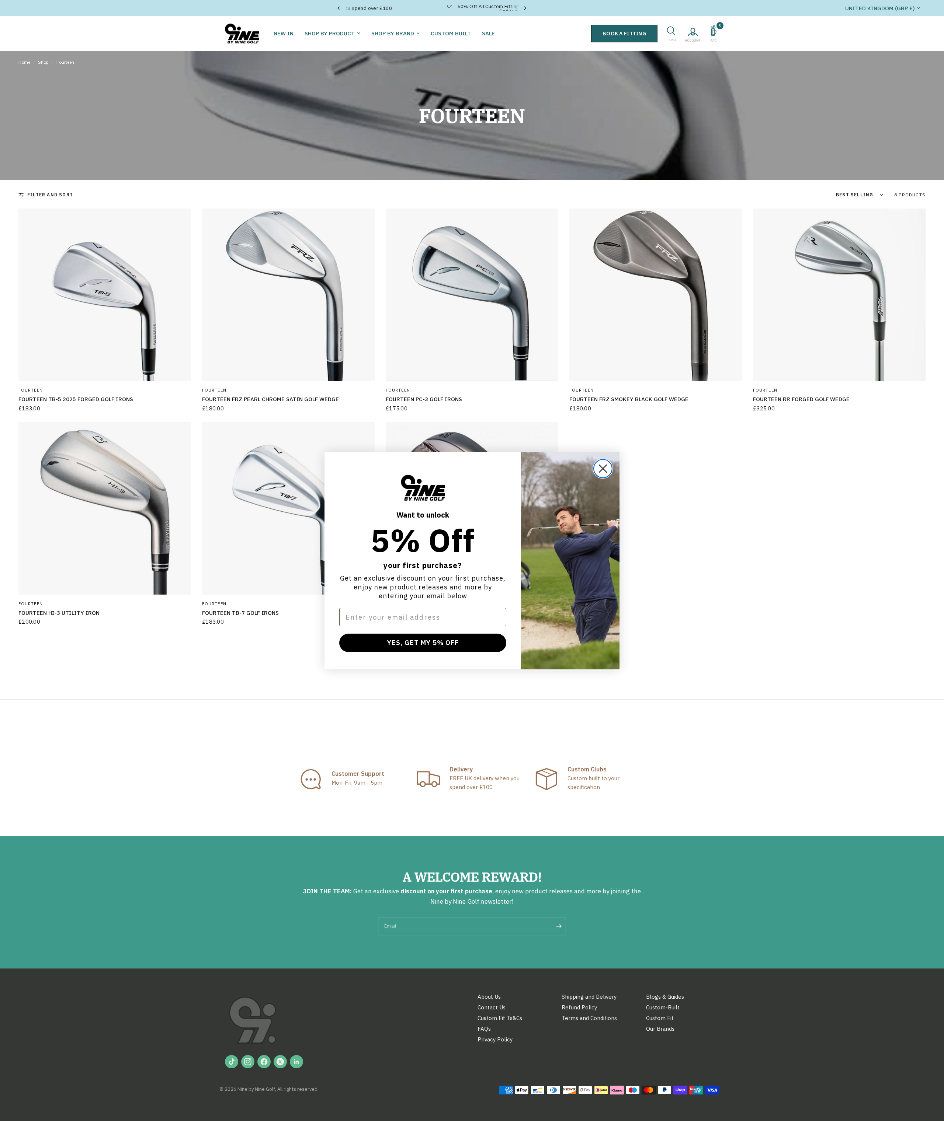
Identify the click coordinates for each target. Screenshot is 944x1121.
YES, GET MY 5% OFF (423, 642)
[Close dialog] (603, 468)
